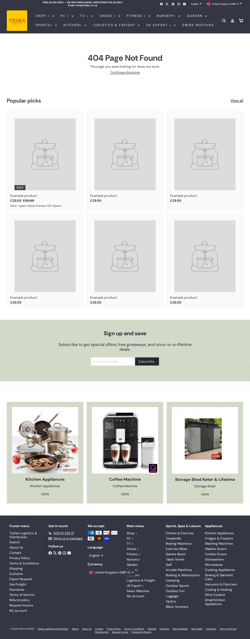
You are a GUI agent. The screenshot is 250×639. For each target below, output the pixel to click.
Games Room (176, 554)
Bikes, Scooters (177, 607)
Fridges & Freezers (219, 538)
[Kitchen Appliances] (45, 440)
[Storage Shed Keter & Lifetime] (205, 440)
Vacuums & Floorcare (221, 584)
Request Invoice (21, 605)
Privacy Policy (19, 558)
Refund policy (19, 600)
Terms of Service (21, 595)
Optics (171, 601)
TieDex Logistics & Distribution (23, 535)
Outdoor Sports (177, 586)
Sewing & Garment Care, (219, 577)
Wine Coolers (215, 595)
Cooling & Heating (218, 589)
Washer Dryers (216, 549)
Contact (15, 553)
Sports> (45, 25)
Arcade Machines (179, 570)
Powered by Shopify (141, 632)
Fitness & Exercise (180, 533)
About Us (16, 547)
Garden (195, 16)
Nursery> (167, 16)
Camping (172, 580)
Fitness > (137, 16)
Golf (169, 565)
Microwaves (214, 565)
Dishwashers (214, 559)
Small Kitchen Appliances (215, 602)
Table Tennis (175, 559)
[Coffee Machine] (125, 440)
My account (18, 610)
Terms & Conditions (24, 563)
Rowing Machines (179, 543)
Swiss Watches (198, 25)
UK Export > (159, 25)
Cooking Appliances (220, 570)
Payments (16, 589)
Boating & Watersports (183, 575)
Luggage (172, 596)
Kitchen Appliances (219, 533)
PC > (66, 16)
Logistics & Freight (115, 25)
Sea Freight (17, 584)
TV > (85, 16)
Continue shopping (125, 72)
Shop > (43, 16)
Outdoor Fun (175, 591)
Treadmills (173, 538)
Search (14, 542)
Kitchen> (74, 25)
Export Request (20, 579)
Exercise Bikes (176, 549)
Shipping (16, 568)
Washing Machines (219, 543)
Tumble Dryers (216, 554)
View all (237, 101)
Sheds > (108, 16)
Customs (16, 574)
